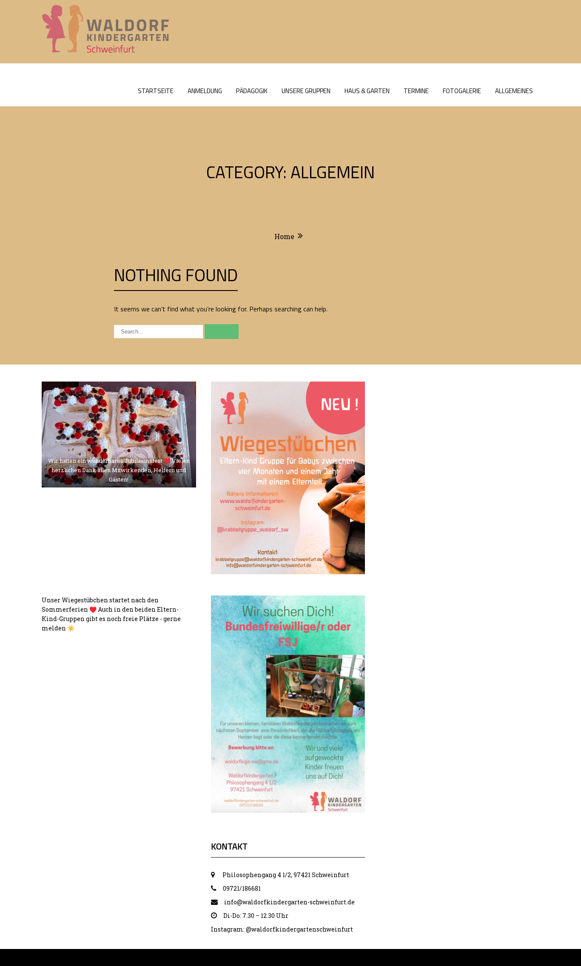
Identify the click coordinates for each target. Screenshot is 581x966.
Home (284, 236)
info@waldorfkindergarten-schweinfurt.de (289, 902)
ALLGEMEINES (514, 91)
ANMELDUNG (205, 91)
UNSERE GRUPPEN (306, 91)
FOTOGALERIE (462, 91)
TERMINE (416, 91)
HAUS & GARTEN (367, 91)
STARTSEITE (156, 91)
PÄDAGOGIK (252, 91)
